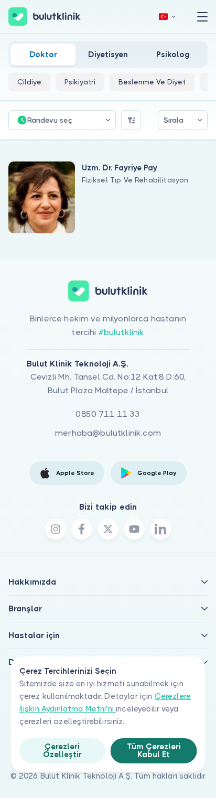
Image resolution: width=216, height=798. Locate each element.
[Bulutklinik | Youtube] (134, 529)
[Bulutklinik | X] (108, 529)
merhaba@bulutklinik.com (108, 433)
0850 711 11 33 (107, 414)
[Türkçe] (167, 16)
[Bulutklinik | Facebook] (81, 529)
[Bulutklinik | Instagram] (55, 529)
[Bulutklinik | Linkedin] (160, 529)
